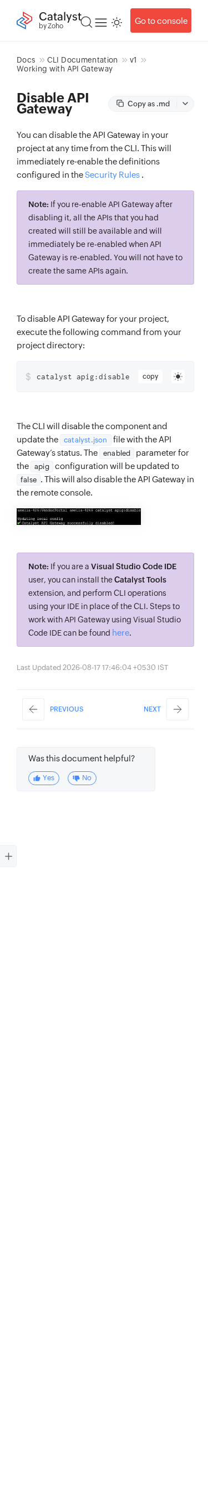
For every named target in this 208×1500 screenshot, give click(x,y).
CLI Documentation (82, 59)
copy (150, 376)
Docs (26, 59)
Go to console (161, 20)
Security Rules (112, 174)
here (120, 632)
